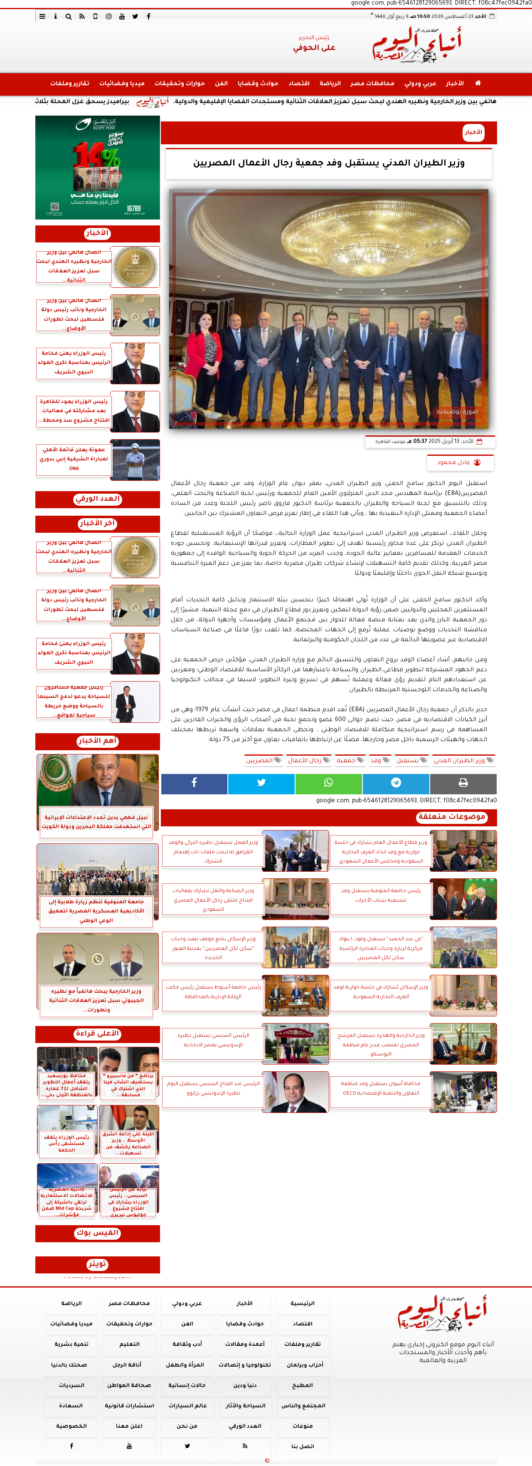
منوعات (302, 1427)
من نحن (187, 1427)
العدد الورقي (98, 500)
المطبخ (302, 1386)
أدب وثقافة (187, 1345)
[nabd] (95, 16)
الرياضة (329, 84)
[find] (69, 16)
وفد (377, 761)
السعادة (70, 1406)
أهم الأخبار (97, 742)
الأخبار (454, 84)
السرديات (71, 1386)
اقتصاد (298, 84)
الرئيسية (303, 1304)
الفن (220, 84)
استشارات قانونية (129, 1406)
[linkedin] (109, 16)
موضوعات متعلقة (452, 818)
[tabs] (42, 16)
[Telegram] (396, 784)
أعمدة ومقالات (244, 1345)
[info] (55, 16)
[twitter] (135, 16)
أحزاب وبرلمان (304, 1366)
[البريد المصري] (97, 168)
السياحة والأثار (245, 1406)
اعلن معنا (129, 1427)
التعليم (129, 1345)
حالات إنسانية (187, 1386)
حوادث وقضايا (257, 84)
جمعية (347, 761)
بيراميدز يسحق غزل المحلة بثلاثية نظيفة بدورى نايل (121, 102)
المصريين (260, 761)
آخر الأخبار (97, 524)
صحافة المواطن (129, 1386)
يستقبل (408, 761)
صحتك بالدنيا (69, 1366)
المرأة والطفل (184, 1366)
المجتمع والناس (303, 1406)
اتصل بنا (302, 1447)
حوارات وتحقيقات (179, 84)
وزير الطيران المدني (460, 761)
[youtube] (122, 16)
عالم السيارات (188, 1406)
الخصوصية (71, 1427)
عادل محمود (453, 463)
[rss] (82, 16)
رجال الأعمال (305, 761)
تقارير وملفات (69, 84)
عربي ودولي (420, 84)
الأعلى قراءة (97, 1034)
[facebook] (148, 16)
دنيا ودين (244, 1386)
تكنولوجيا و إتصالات (245, 1366)
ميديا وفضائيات (121, 84)
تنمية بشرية (71, 1345)
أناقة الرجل (127, 1366)
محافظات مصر (372, 84)
